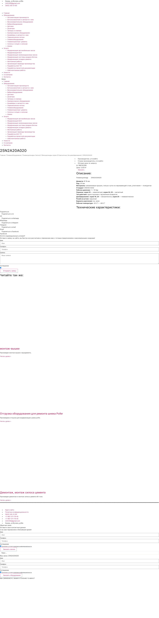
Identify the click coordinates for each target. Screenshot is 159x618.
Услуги (6, 48)
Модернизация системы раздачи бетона (22, 57)
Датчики (10, 26)
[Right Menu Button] (158, 580)
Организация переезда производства (21, 64)
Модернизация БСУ (14, 53)
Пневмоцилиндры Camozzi (31, 155)
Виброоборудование (14, 24)
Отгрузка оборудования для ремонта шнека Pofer (31, 413)
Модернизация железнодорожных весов (22, 55)
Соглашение (4, 265)
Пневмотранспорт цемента (17, 42)
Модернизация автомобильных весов (21, 50)
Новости (7, 72)
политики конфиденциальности (22, 268)
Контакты (7, 77)
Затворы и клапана (14, 31)
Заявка (2, 252)
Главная (6, 13)
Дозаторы (11, 28)
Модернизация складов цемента (19, 59)
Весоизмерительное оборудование (20, 22)
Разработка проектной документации (21, 68)
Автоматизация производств (18, 17)
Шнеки (9, 46)
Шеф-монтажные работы (16, 70)
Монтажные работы (14, 61)
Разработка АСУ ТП (14, 66)
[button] (79, 79)
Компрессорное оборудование (18, 33)
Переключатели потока (15, 37)
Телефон (3, 246)
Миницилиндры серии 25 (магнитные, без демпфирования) (61, 155)
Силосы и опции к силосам (17, 44)
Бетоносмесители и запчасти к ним (20, 20)
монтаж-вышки (10, 348)
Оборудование (9, 15)
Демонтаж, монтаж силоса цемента (23, 492)
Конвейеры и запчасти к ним (17, 35)
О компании (8, 75)
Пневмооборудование (15, 39)
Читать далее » (5, 356)
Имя (1, 240)
